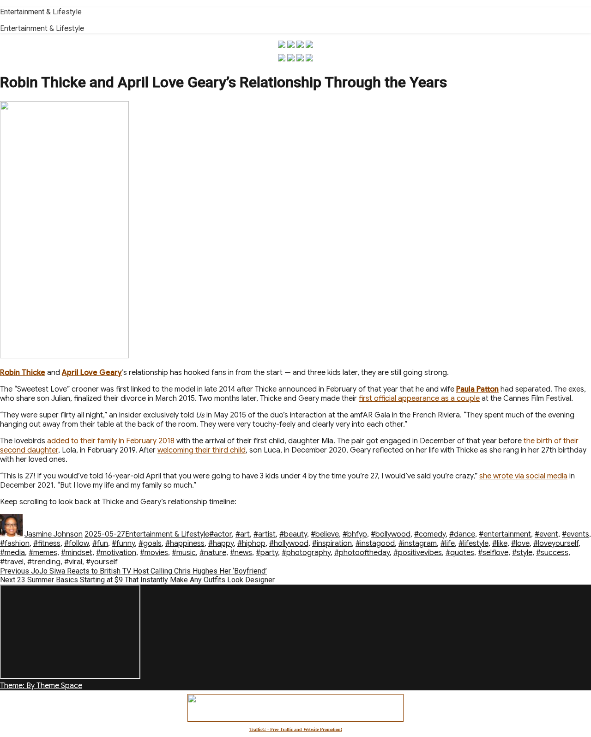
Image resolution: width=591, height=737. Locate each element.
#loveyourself (556, 543)
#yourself (102, 562)
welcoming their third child (201, 450)
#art (242, 534)
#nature (212, 552)
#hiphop (251, 543)
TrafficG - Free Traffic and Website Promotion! (295, 729)
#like (499, 543)
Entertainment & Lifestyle (41, 11)
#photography (306, 552)
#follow (76, 543)
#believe (325, 534)
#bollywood (390, 534)
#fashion (15, 543)
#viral (73, 562)
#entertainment (505, 534)
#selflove (493, 552)
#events (575, 534)
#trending (43, 562)
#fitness (46, 543)
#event (546, 534)
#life (447, 543)
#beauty (293, 534)
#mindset (76, 552)
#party (267, 552)
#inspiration (332, 543)
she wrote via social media (523, 476)
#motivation (116, 552)
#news (241, 552)
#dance (462, 534)
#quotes (460, 552)
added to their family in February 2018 (111, 441)
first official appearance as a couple (419, 398)
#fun (100, 543)
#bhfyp (355, 534)
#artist (264, 534)
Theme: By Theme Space (41, 685)
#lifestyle (473, 543)
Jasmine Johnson (53, 534)
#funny (123, 543)
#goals (150, 543)
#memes (43, 552)
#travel (12, 562)
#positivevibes (417, 552)
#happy (221, 543)
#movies (154, 552)
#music (184, 552)
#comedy (430, 534)
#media (12, 552)
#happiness (185, 543)
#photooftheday (362, 552)
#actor (220, 534)
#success (552, 552)
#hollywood (288, 543)
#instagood (375, 543)
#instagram (417, 543)
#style (522, 552)
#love (520, 543)
